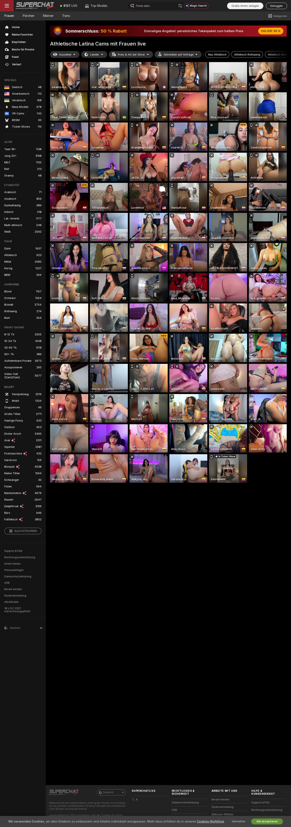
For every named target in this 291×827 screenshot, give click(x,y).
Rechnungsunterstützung (19, 557)
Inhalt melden (12, 563)
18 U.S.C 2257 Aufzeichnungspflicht (17, 610)
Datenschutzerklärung (17, 576)
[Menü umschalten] (7, 5)
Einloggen (276, 5)
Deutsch (108, 792)
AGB (7, 582)
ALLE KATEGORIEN (25, 531)
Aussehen (65, 54)
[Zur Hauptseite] (35, 5)
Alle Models (11, 602)
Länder (94, 54)
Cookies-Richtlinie (210, 821)
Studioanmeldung (15, 595)
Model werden (13, 589)
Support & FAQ (13, 550)
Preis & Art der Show (131, 54)
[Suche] (180, 6)
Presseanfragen (14, 570)
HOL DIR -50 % (270, 31)
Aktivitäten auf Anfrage (178, 54)
